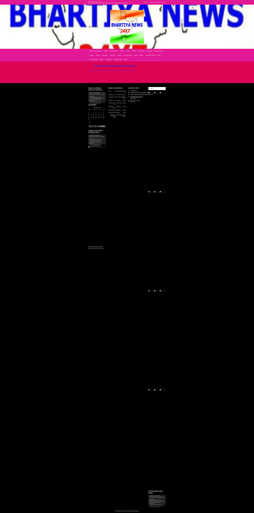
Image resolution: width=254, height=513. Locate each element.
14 (98, 114)
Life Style (149, 51)
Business (134, 51)
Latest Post (111, 103)
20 (96, 116)
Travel (135, 55)
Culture (110, 97)
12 (93, 114)
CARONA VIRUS (109, 59)
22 (101, 116)
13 (96, 114)
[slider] (103, 126)
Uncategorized (93, 59)
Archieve (97, 55)
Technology (141, 51)
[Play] (90, 126)
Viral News (113, 55)
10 (88, 114)
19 (93, 116)
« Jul (89, 122)
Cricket (91, 55)
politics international (95, 51)
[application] (97, 97)
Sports (128, 51)
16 (103, 114)
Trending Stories (150, 55)
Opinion (122, 51)
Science (106, 51)
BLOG (109, 91)
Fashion (120, 55)
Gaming (159, 55)
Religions (111, 110)
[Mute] (100, 126)
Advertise (157, 2)
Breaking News (118, 59)
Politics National (159, 51)
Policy (163, 2)
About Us (145, 2)
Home (125, 59)
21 (98, 116)
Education (105, 55)
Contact (151, 2)
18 (91, 116)
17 (88, 116)
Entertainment (114, 51)
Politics (118, 106)
